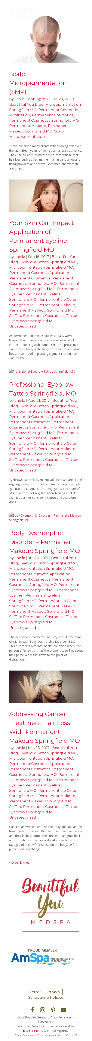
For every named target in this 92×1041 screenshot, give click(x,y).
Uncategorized (22, 326)
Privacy (53, 992)
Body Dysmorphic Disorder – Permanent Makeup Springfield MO (44, 541)
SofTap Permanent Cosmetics (36, 315)
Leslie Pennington (31, 99)
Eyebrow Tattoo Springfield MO (48, 262)
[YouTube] (63, 1010)
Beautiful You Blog (26, 104)
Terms (36, 992)
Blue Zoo (30, 1031)
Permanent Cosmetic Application (39, 273)
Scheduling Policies (46, 997)
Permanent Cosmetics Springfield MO (44, 120)
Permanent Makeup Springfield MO (41, 310)
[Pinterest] (53, 1010)
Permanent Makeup (27, 126)
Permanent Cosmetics (52, 115)
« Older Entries (19, 862)
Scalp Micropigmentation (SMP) (38, 82)
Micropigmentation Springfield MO (41, 267)
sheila (20, 257)
